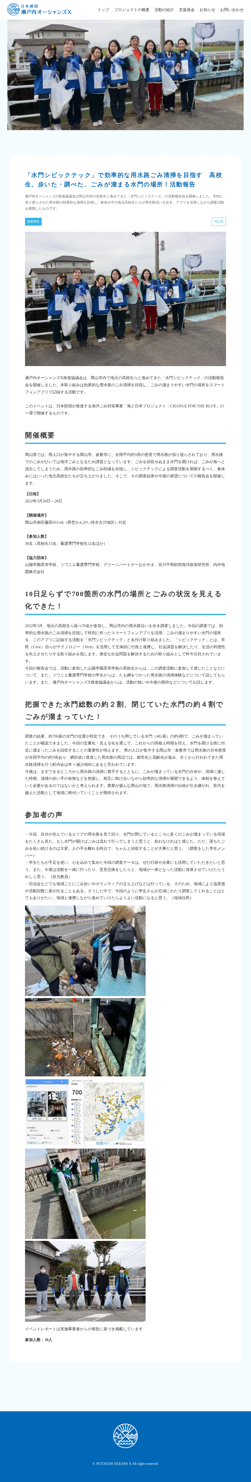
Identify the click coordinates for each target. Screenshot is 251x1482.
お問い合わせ (232, 10)
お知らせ (207, 10)
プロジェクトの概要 (132, 10)
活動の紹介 (164, 10)
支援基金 (187, 10)
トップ (103, 10)
